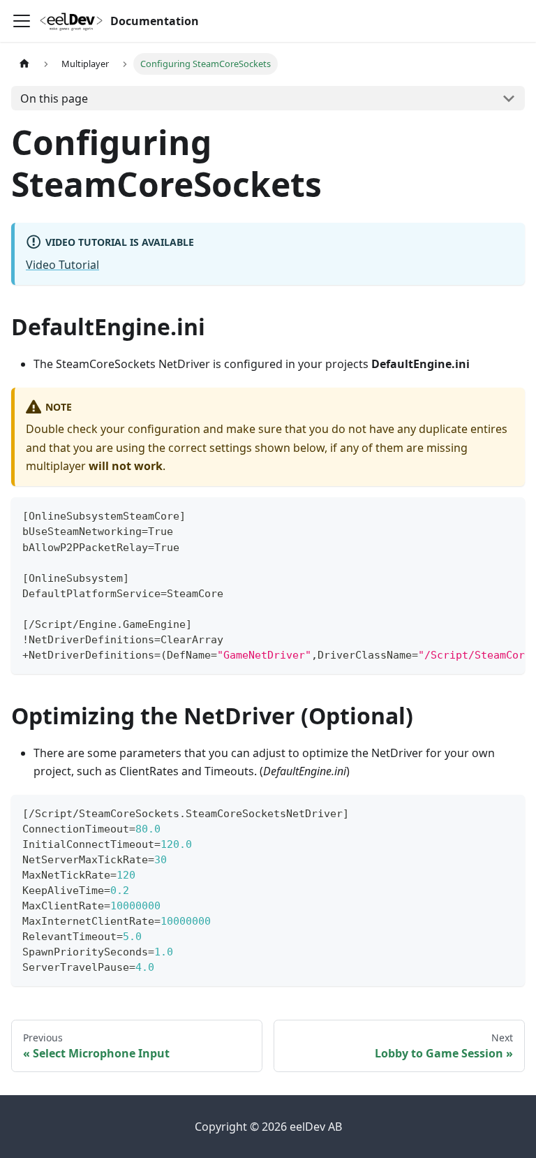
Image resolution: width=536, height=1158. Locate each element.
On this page (54, 98)
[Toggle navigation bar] (21, 20)
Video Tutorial (62, 264)
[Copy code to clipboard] (507, 515)
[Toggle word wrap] (482, 515)
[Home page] (24, 64)
